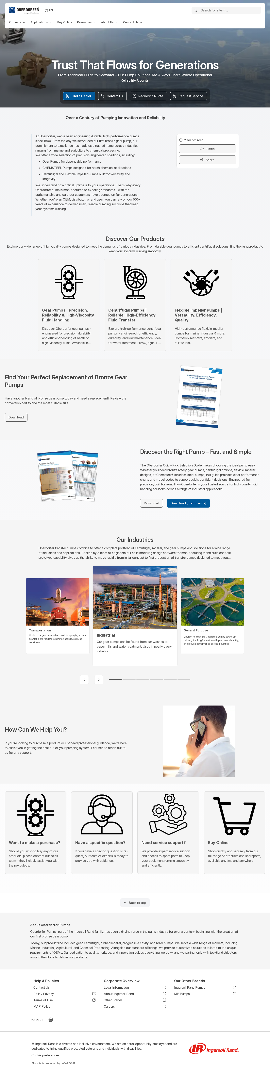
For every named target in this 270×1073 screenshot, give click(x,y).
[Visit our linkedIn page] (50, 1019)
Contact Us (41, 987)
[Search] (195, 10)
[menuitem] (17, 22)
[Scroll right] (98, 679)
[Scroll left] (84, 679)
